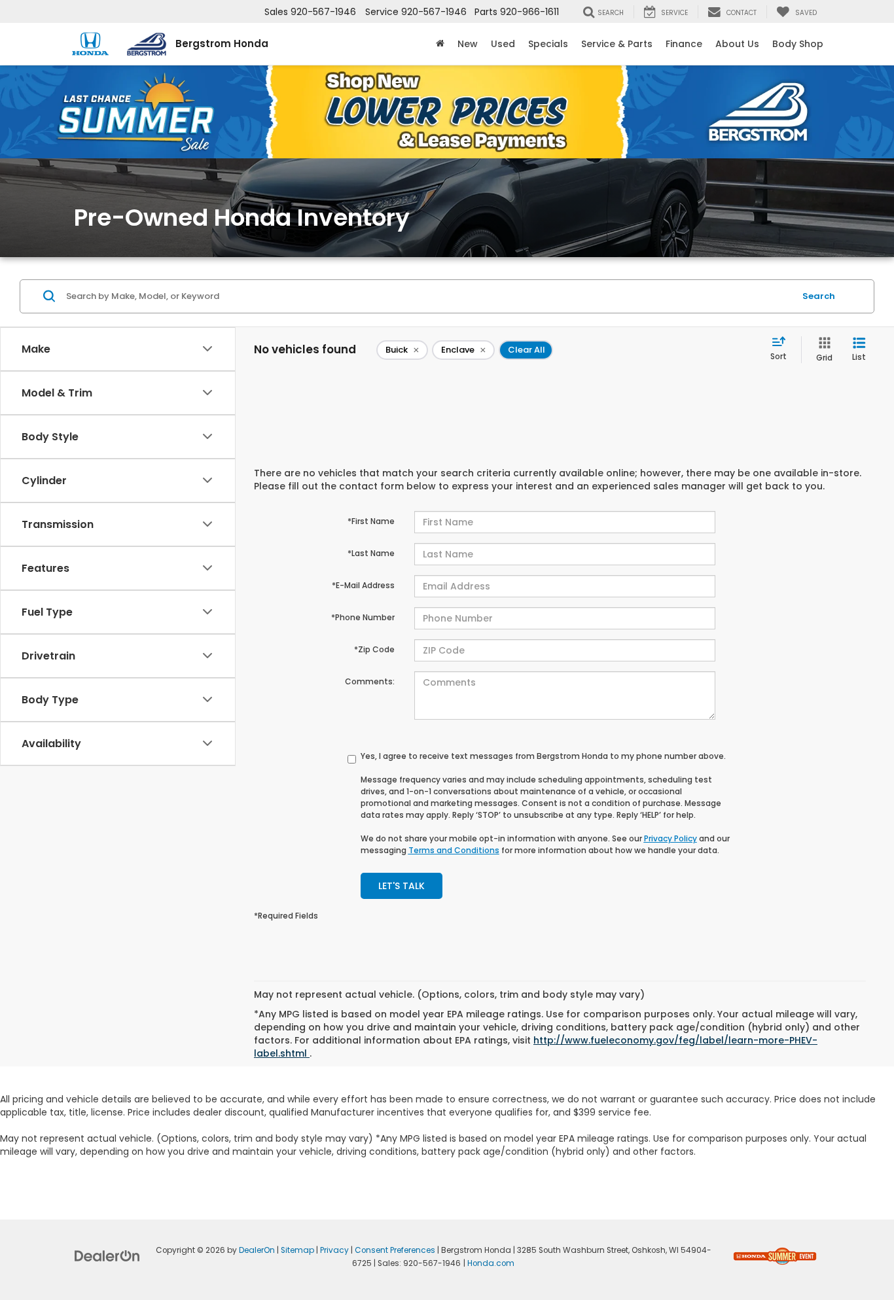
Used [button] (503, 43)
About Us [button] (737, 43)
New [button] (467, 43)
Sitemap (297, 1250)
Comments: (370, 681)
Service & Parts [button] (617, 43)
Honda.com (490, 1263)
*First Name (371, 521)
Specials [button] (548, 43)
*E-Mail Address (363, 585)
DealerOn (257, 1250)
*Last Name (371, 553)
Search (818, 296)
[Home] (440, 44)
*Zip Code (374, 649)
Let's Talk (401, 885)
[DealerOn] (107, 1255)
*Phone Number (363, 617)
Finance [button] (684, 43)
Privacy (334, 1250)
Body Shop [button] (797, 43)
